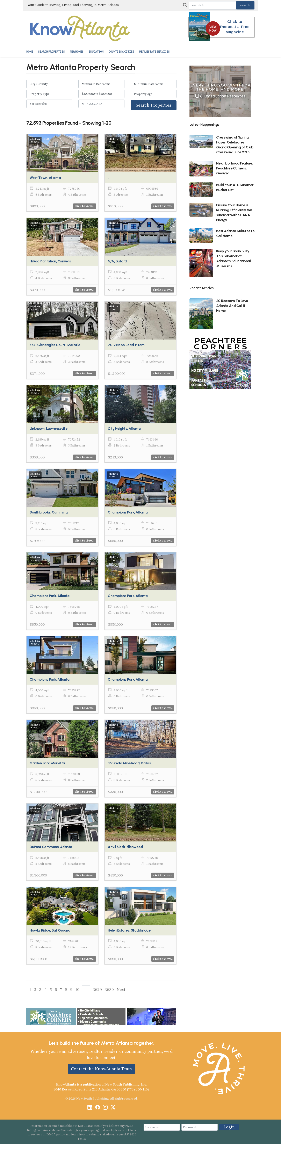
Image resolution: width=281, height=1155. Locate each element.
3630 (109, 989)
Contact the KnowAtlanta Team (101, 1068)
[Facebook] (97, 1107)
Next (121, 989)
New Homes (77, 51)
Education (96, 51)
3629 (97, 989)
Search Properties (51, 51)
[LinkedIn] (89, 1107)
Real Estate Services (154, 51)
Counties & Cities (121, 51)
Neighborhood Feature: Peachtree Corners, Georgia (234, 168)
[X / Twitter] (113, 1107)
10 (77, 989)
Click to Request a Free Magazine (235, 27)
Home (29, 51)
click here (130, 1130)
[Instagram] (105, 1107)
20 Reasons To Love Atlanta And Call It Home (232, 305)
